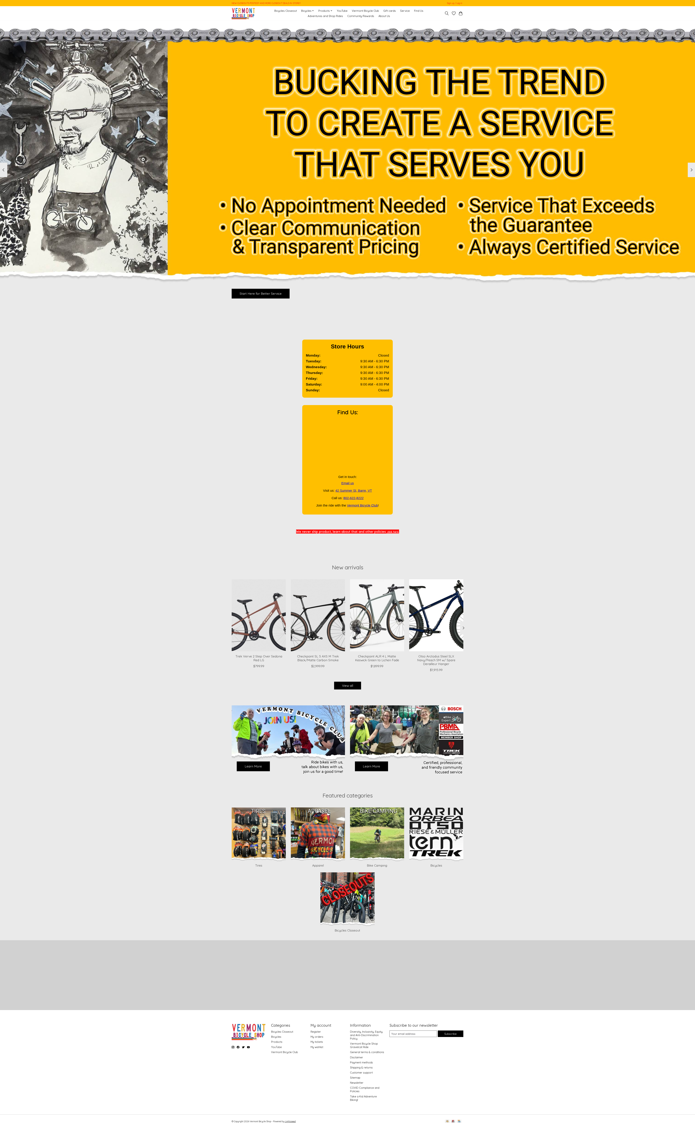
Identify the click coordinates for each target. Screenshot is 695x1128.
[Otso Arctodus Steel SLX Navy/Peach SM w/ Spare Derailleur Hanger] (436, 615)
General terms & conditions (367, 1052)
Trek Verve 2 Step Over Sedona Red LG (258, 658)
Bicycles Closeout (285, 10)
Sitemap (355, 1077)
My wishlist (317, 1047)
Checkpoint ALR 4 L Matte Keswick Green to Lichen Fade (377, 658)
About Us (384, 16)
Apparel (318, 865)
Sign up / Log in (454, 3)
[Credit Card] (459, 1121)
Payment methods (361, 1062)
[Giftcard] (453, 1121)
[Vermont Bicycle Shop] (243, 13)
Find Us (418, 10)
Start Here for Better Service (261, 293)
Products (276, 1042)
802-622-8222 (353, 498)
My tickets (317, 1042)
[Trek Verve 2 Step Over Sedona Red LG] (259, 615)
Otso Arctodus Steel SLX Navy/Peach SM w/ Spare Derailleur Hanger (436, 660)
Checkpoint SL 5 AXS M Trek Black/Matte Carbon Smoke (318, 658)
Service (405, 10)
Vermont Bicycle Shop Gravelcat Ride (364, 1045)
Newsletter (356, 1082)
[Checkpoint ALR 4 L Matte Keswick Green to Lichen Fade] (377, 615)
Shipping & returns (361, 1067)
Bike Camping (377, 865)
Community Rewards (360, 16)
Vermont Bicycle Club (365, 10)
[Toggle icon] (446, 13)
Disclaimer (356, 1057)
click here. (393, 532)
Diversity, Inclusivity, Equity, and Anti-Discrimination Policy (366, 1035)
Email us (347, 483)
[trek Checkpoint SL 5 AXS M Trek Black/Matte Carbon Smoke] (318, 615)
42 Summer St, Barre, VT (353, 490)
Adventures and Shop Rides (325, 16)
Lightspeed (290, 1121)
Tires (258, 865)
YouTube (342, 10)
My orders (317, 1036)
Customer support (361, 1072)
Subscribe (450, 1034)
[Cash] (447, 1121)
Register (316, 1031)
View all (347, 685)
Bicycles (436, 865)
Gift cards (389, 10)
